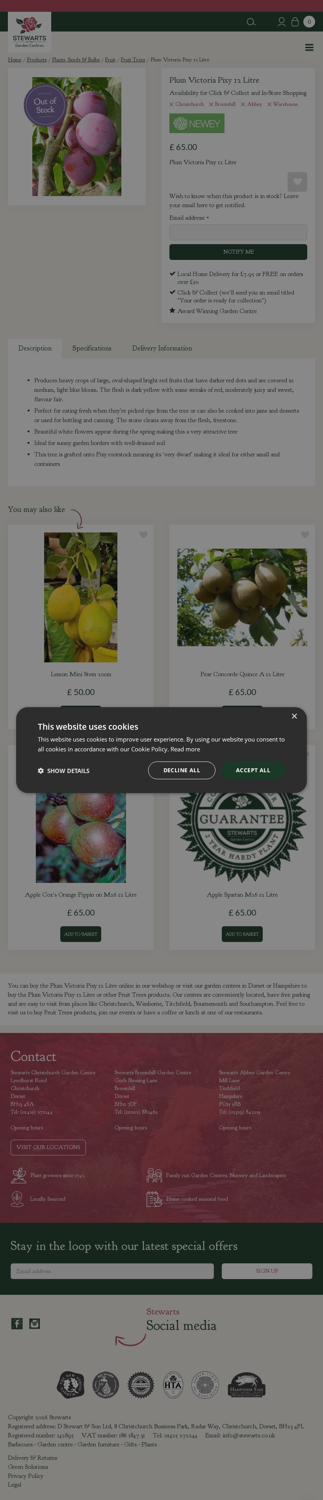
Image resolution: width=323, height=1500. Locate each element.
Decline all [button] (181, 770)
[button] (63, 770)
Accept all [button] (253, 770)
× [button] (294, 716)
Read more (185, 749)
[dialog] (161, 750)
